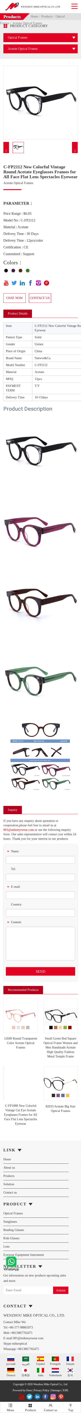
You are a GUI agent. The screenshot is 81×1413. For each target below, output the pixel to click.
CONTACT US (40, 298)
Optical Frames (13, 1213)
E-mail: (14, 887)
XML (66, 1390)
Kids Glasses (11, 1238)
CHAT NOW (14, 298)
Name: (13, 851)
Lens (6, 1246)
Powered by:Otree (22, 1390)
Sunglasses (10, 1221)
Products (46, 16)
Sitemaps (56, 1390)
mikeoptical (19, 1343)
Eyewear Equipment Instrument (23, 1255)
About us (9, 1167)
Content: (14, 922)
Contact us (10, 1192)
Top (70, 1407)
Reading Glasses (13, 1230)
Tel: (13, 869)
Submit (60, 1290)
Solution (8, 1184)
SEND (40, 971)
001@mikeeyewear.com (18, 829)
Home (34, 16)
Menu (10, 1407)
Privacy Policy (41, 1390)
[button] (6, 151)
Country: (16, 904)
